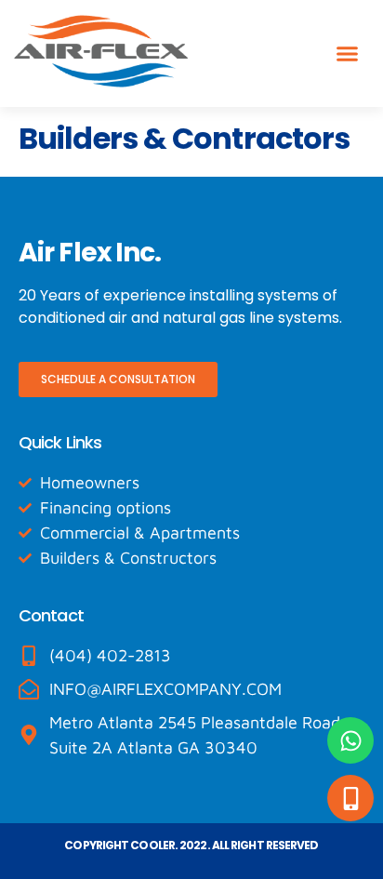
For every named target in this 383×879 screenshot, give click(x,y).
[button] (347, 54)
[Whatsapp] (350, 740)
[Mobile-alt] (350, 798)
